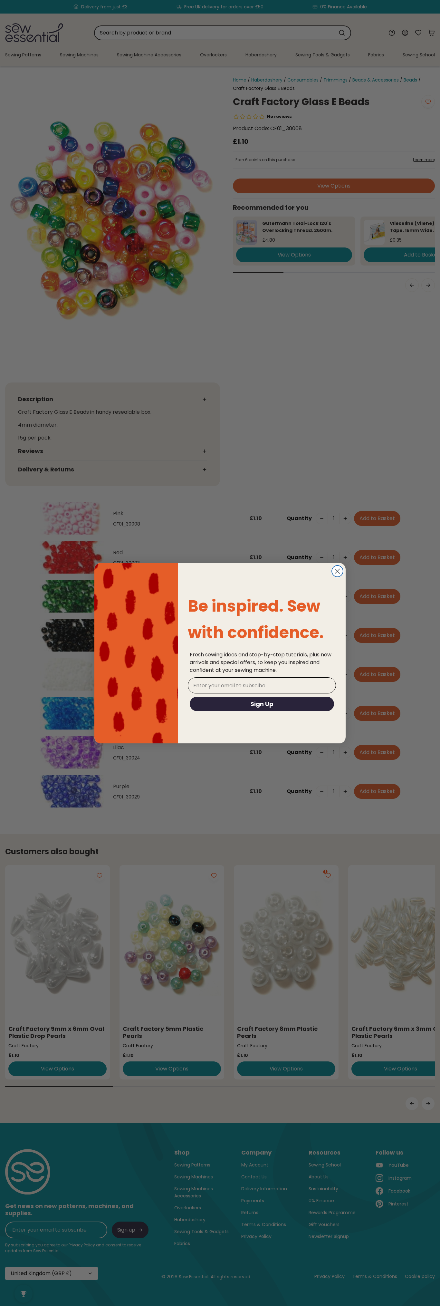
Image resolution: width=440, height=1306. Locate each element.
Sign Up (262, 704)
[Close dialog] (337, 571)
